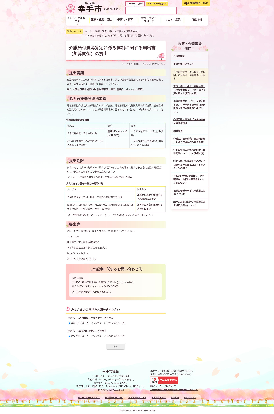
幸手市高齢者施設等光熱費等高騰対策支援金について (189, 204)
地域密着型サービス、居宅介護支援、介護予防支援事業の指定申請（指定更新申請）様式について (189, 106)
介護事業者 (179, 56)
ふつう (97, 323)
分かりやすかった (80, 323)
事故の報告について (183, 64)
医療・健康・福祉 (104, 31)
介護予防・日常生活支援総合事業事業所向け (189, 121)
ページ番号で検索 (156, 3)
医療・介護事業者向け (128, 31)
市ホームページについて (89, 397)
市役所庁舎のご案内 (137, 397)
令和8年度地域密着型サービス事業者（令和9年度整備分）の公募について (188, 179)
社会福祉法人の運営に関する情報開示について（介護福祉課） (189, 152)
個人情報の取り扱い (114, 397)
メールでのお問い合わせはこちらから (91, 292)
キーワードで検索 (135, 3)
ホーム (88, 31)
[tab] (135, 4)
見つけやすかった (80, 336)
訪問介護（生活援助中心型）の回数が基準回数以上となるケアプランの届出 (189, 164)
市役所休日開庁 (159, 397)
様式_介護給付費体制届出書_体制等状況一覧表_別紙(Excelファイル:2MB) (105, 89)
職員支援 (178, 131)
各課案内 (175, 397)
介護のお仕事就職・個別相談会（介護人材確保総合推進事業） (189, 140)
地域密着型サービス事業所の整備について (189, 192)
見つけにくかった (116, 336)
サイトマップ (190, 397)
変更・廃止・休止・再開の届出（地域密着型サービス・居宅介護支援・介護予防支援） (189, 90)
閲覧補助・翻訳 (199, 3)
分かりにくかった (116, 323)
